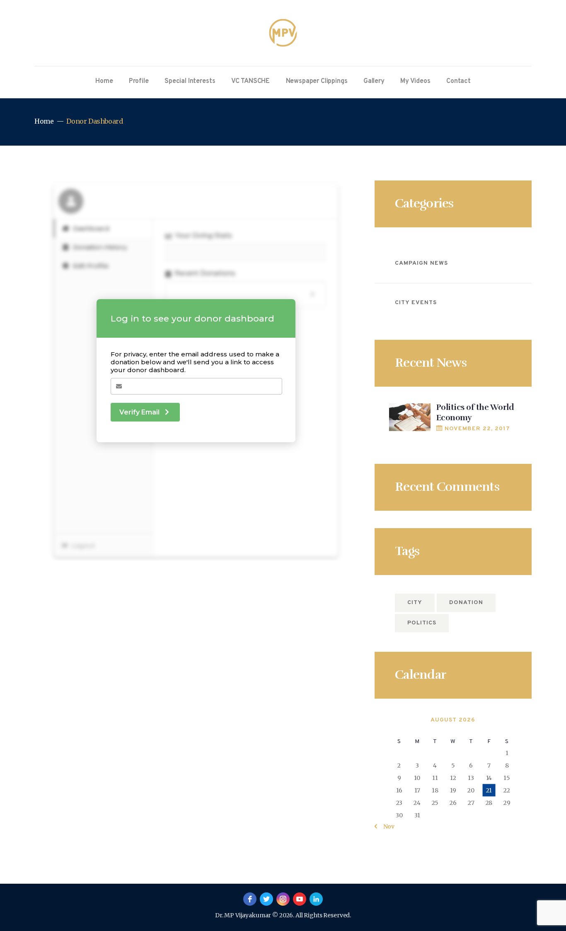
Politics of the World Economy (475, 412)
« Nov (386, 826)
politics (421, 622)
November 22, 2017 (477, 428)
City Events (416, 302)
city (414, 602)
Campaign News (421, 263)
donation (466, 602)
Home (43, 121)
